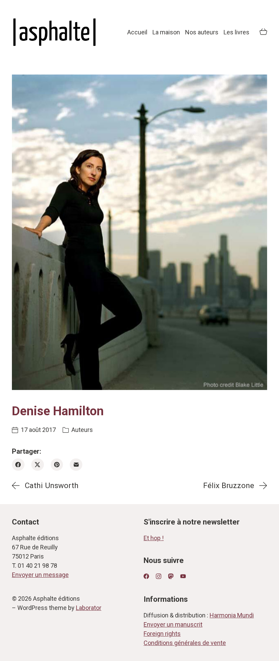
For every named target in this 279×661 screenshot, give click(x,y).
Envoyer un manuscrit (173, 624)
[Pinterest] (57, 464)
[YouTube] (183, 576)
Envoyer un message (40, 574)
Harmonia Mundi (232, 615)
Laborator (88, 607)
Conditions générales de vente (185, 642)
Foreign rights (162, 633)
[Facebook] (18, 464)
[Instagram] (158, 576)
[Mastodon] (171, 576)
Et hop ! (154, 538)
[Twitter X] (37, 464)
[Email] (76, 464)
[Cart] (263, 32)
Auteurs (82, 429)
